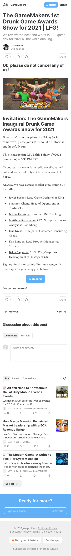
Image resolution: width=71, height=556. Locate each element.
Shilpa (43, 408)
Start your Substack (26, 540)
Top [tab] (7, 378)
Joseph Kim (17, 45)
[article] (35, 400)
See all (10, 483)
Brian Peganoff (18, 252)
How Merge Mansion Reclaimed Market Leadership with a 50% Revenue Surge (25, 425)
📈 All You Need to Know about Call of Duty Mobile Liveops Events (25, 392)
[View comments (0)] (18, 56)
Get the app (52, 540)
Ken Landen (17, 241)
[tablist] (18, 335)
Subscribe (51, 4)
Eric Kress (15, 231)
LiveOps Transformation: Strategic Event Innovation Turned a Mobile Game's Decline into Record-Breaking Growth (26, 435)
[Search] (64, 378)
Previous (13, 311)
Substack (18, 548)
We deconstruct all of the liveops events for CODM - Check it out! (26, 402)
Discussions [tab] (29, 378)
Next (59, 311)
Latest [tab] (15, 378)
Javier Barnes (17, 197)
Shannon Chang (19, 203)
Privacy (27, 531)
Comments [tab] (11, 335)
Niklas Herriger (19, 214)
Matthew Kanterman (22, 220)
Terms (36, 531)
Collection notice (51, 531)
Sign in (64, 4)
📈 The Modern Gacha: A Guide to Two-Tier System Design (27, 457)
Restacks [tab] (26, 335)
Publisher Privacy (47, 528)
